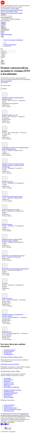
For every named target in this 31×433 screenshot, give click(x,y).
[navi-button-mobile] (2, 36)
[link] (3, 28)
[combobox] (8, 51)
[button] (2, 31)
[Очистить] (3, 55)
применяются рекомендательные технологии (14, 414)
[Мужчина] (4, 112)
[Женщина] (4, 94)
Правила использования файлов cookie (12, 13)
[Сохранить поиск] (2, 61)
